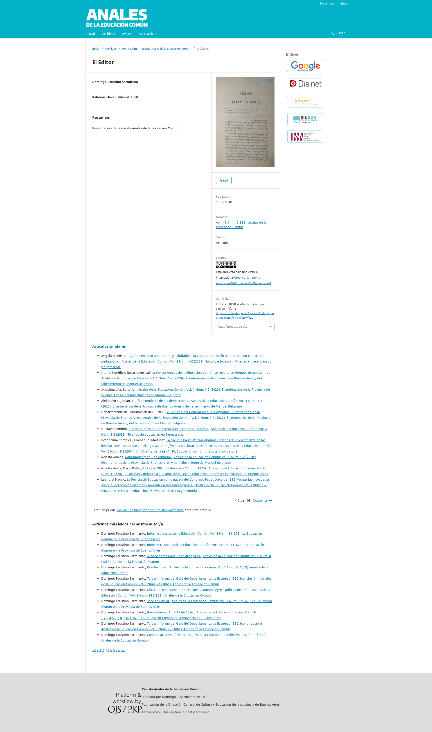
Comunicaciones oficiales (166, 635)
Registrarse (327, 3)
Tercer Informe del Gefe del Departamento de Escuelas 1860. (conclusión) (203, 578)
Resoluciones (157, 567)
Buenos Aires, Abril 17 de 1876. (171, 612)
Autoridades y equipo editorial (148, 457)
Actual (90, 34)
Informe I (154, 545)
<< (94, 650)
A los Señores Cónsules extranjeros (174, 556)
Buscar (339, 33)
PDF (225, 180)
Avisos (127, 34)
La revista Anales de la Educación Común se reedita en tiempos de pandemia (210, 372)
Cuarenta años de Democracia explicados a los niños (169, 429)
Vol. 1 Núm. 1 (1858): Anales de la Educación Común (156, 49)
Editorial (129, 389)
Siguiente (260, 500)
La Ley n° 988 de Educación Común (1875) (175, 468)
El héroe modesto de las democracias (160, 401)
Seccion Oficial (158, 601)
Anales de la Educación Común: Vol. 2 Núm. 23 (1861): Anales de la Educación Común (165, 629)
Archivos (108, 34)
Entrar (344, 3)
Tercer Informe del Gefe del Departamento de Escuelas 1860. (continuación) (205, 623)
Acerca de (147, 34)
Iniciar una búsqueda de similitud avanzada (150, 510)
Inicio (95, 49)
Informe (153, 533)
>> (123, 650)
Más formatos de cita (233, 326)
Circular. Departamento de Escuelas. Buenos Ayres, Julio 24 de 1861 (198, 590)
